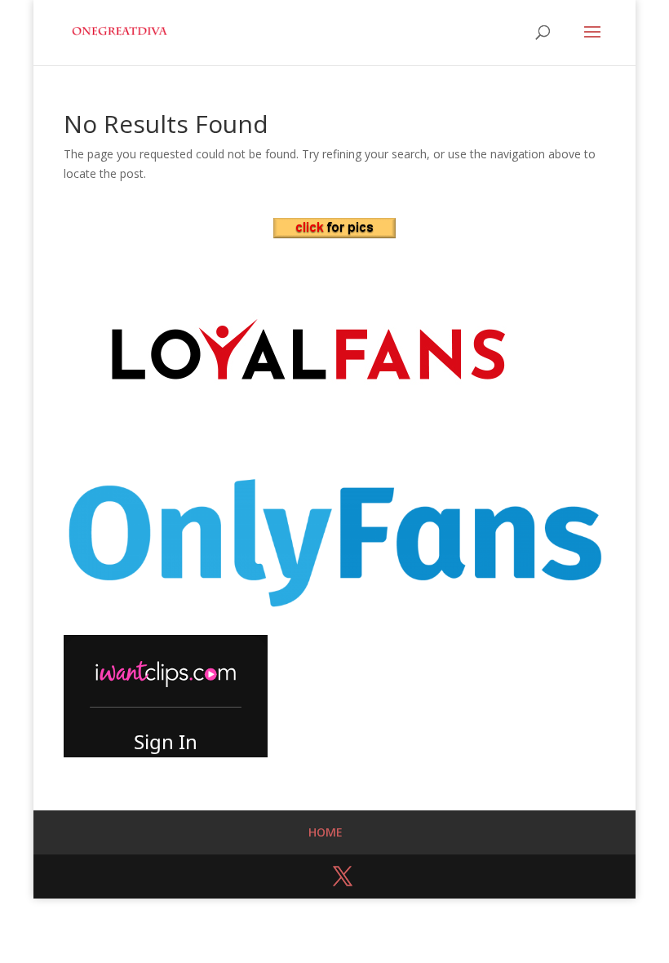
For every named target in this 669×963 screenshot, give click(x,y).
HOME (325, 832)
